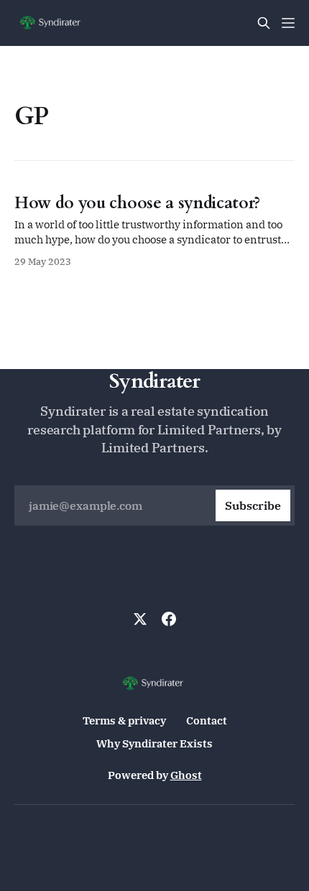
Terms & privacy (124, 720)
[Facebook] (169, 619)
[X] (140, 619)
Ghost (186, 775)
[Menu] (288, 22)
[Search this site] (263, 22)
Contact (206, 720)
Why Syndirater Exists (154, 743)
